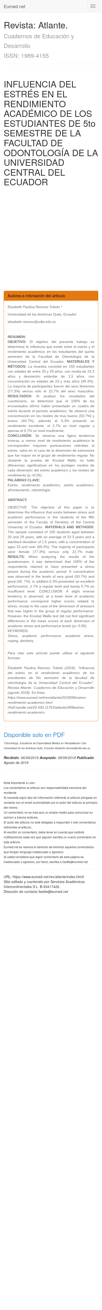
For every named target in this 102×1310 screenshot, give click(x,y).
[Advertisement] (51, 240)
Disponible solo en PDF (34, 734)
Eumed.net (14, 6)
